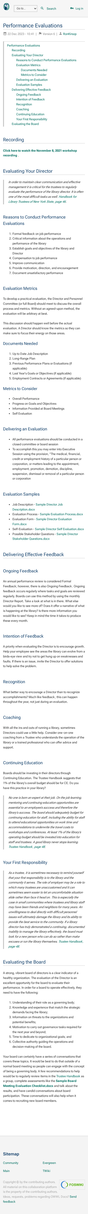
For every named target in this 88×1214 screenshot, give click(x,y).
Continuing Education (30, 114)
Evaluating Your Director (27, 55)
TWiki (46, 1171)
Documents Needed (34, 70)
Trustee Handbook (68, 1076)
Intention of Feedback (30, 99)
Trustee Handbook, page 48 (26, 847)
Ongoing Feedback (28, 94)
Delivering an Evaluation (32, 80)
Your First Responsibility (31, 119)
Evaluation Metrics (28, 65)
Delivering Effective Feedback (31, 89)
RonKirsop (70, 34)
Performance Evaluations (23, 45)
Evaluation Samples (29, 84)
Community (10, 1163)
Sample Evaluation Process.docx (61, 514)
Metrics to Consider (33, 75)
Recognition (24, 104)
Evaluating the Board (25, 124)
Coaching (22, 109)
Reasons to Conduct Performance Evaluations (46, 60)
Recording (18, 50)
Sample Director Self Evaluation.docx (59, 529)
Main (6, 1171)
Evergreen (49, 1163)
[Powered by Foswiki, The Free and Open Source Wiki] (6, 6)
